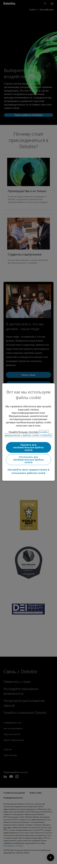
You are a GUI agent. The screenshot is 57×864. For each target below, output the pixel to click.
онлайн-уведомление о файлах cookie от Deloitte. (28, 433)
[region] (28, 432)
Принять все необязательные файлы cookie (28, 447)
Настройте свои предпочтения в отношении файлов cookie (28, 471)
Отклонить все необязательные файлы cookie (28, 459)
